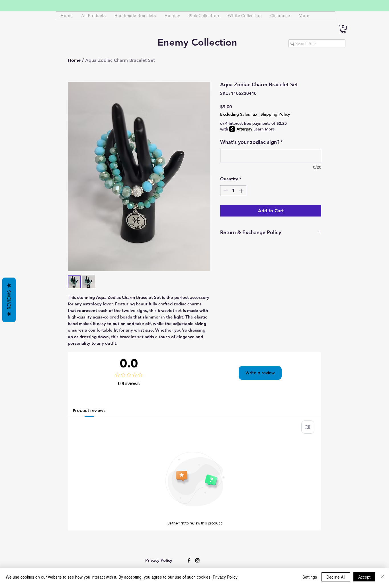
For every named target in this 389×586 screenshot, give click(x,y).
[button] (343, 29)
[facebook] (189, 560)
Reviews (9, 299)
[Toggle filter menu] (307, 427)
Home (74, 60)
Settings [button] (309, 577)
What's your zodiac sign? (251, 142)
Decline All (335, 577)
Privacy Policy (225, 577)
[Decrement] (225, 190)
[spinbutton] (233, 190)
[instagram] (197, 560)
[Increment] (242, 190)
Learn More (264, 129)
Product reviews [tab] (89, 410)
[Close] (382, 576)
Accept (364, 577)
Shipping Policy (275, 114)
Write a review (260, 373)
